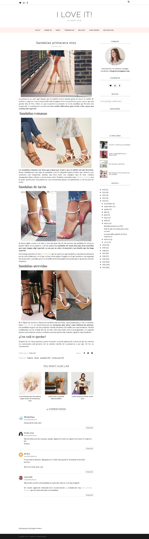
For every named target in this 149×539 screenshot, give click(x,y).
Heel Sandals (46, 254)
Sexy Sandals (28, 325)
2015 (103, 259)
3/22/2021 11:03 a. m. (30, 419)
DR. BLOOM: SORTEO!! (117, 164)
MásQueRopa (29, 417)
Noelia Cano (29, 433)
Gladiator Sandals (83, 177)
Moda (36, 358)
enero (106, 242)
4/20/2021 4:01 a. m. (30, 479)
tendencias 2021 (58, 358)
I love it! (75, 14)
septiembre (108, 206)
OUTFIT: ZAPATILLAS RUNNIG (119, 145)
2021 (103, 201)
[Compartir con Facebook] (84, 353)
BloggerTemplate (41, 536)
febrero (107, 239)
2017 (103, 253)
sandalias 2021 (45, 358)
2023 (104, 195)
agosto (106, 209)
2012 (103, 267)
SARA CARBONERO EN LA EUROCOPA (118, 154)
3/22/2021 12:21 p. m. (30, 435)
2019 (104, 248)
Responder (89, 427)
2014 (104, 262)
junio (106, 215)
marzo (106, 223)
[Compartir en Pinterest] (92, 353)
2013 (104, 265)
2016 (104, 256)
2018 (103, 251)
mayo (106, 218)
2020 (104, 245)
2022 (104, 198)
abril (106, 220)
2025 (104, 190)
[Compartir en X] (88, 353)
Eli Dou (27, 454)
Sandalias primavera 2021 (113, 226)
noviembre (108, 204)
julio (105, 212)
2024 (104, 192)
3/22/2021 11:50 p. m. (30, 456)
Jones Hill (28, 477)
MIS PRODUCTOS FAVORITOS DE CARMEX (119, 173)
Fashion (30, 358)
